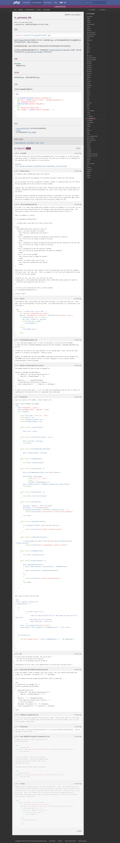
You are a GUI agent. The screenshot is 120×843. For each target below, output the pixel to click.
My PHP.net (52, 841)
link (88, 128)
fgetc (88, 46)
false (37, 77)
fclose (88, 38)
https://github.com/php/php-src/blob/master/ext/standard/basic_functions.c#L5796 (41, 166)
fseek (88, 95)
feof (88, 42)
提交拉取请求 (31, 143)
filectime (89, 63)
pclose (88, 144)
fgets (88, 50)
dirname (89, 30)
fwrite (88, 105)
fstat (88, 97)
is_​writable (90, 120)
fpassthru (89, 85)
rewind (88, 159)
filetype (89, 77)
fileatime (89, 61)
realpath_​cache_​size (92, 156)
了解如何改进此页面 (20, 143)
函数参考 (21, 9)
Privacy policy (82, 841)
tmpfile (89, 171)
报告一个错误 (40, 143)
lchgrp (88, 124)
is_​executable (90, 110)
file (87, 54)
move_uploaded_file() (22, 128)
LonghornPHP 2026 (60, 6)
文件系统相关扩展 (29, 9)
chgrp (88, 18)
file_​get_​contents (91, 57)
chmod (88, 20)
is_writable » (102, 9)
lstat (88, 132)
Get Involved (48, 2)
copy (88, 26)
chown (88, 22)
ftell (88, 101)
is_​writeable (90, 122)
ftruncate (89, 103)
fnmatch (89, 81)
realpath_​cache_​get (92, 154)
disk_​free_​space (91, 32)
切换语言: (67, 14)
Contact (60, 841)
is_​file (88, 112)
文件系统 (38, 9)
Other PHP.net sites (70, 841)
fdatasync (89, 40)
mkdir (88, 134)
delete (88, 28)
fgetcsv (89, 48)
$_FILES (18, 130)
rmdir (88, 161)
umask (88, 175)
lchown (89, 126)
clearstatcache (91, 24)
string (36, 35)
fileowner (89, 71)
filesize (89, 75)
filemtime (89, 69)
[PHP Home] (17, 2)
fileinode (89, 67)
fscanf (88, 93)
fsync (88, 99)
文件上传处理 (32, 132)
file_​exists (89, 56)
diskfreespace (90, 36)
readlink (89, 150)
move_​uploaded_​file (92, 136)
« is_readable (91, 9)
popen (88, 146)
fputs (88, 89)
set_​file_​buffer (90, 163)
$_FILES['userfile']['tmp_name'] (60, 50)
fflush (88, 44)
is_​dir (88, 108)
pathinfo (89, 142)
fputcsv (89, 87)
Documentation (36, 2)
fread (88, 91)
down (18, 153)
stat (88, 165)
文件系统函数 (46, 9)
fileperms (89, 73)
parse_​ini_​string (91, 140)
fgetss (88, 52)
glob (88, 107)
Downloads (26, 2)
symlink (89, 167)
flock (88, 79)
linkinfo (89, 130)
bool (49, 35)
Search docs (88, 2)
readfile (89, 148)
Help (55, 2)
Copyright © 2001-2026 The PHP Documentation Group (31, 841)
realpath (89, 152)
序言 (15, 9)
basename (89, 16)
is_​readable (90, 116)
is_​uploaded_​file (91, 118)
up (15, 153)
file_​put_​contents (91, 59)
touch (88, 173)
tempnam (89, 169)
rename (89, 157)
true (52, 40)
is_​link (88, 114)
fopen (88, 83)
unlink (88, 177)
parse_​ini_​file (90, 138)
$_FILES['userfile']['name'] (34, 52)
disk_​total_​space (91, 34)
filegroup (89, 65)
